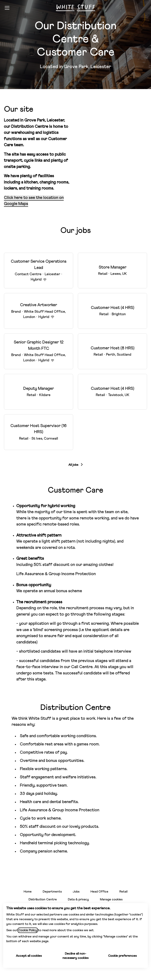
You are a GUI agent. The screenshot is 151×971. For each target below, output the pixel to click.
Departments (52, 891)
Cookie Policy (27, 930)
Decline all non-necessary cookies (75, 955)
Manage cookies (111, 899)
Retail (123, 891)
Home (28, 891)
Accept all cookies (29, 955)
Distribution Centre (43, 899)
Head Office (99, 891)
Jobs (76, 891)
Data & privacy (78, 899)
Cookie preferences (122, 955)
